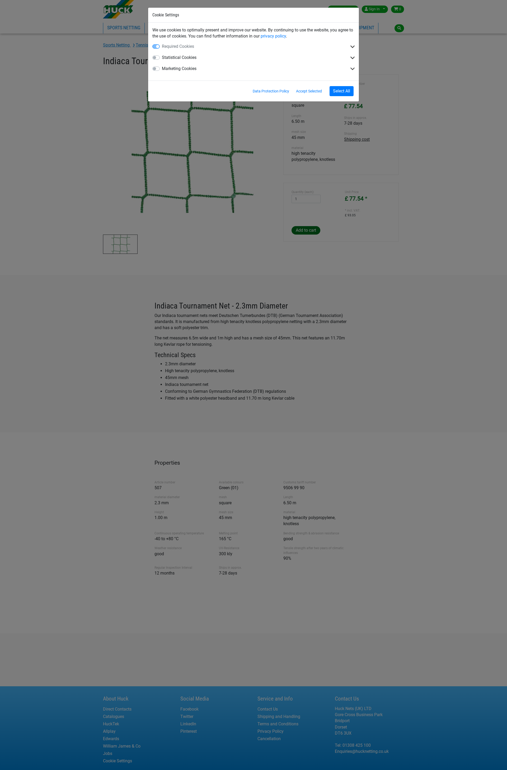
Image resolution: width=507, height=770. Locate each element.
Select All (341, 91)
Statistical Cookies (179, 57)
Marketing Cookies (179, 68)
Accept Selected (309, 91)
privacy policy (273, 36)
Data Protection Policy (271, 91)
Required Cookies (178, 46)
